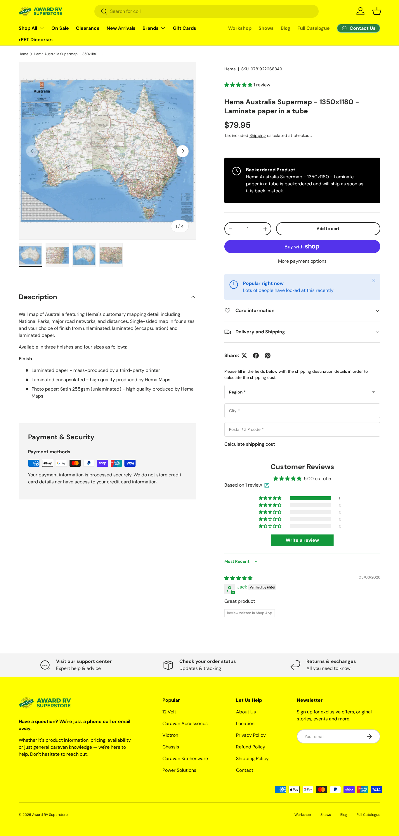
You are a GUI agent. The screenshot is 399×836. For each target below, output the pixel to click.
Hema (230, 69)
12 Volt (169, 712)
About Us (246, 712)
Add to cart (328, 228)
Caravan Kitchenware (185, 758)
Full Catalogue (313, 28)
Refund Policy (250, 747)
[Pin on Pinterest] (267, 355)
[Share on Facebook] (256, 355)
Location (245, 723)
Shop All (28, 28)
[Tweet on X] (244, 355)
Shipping (257, 135)
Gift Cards (184, 28)
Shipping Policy (252, 758)
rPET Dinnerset (36, 39)
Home (23, 54)
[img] (238, 578)
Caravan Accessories (185, 723)
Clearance (88, 28)
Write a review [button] (302, 540)
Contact (244, 770)
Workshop (239, 28)
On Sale (60, 28)
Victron (170, 735)
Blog (285, 28)
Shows (266, 28)
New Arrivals (121, 28)
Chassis (170, 747)
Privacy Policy (251, 735)
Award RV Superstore (50, 814)
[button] (376, 11)
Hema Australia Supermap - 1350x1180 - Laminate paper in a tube (69, 54)
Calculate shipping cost (249, 444)
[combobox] (206, 11)
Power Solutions (179, 770)
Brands (151, 28)
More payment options (302, 261)
